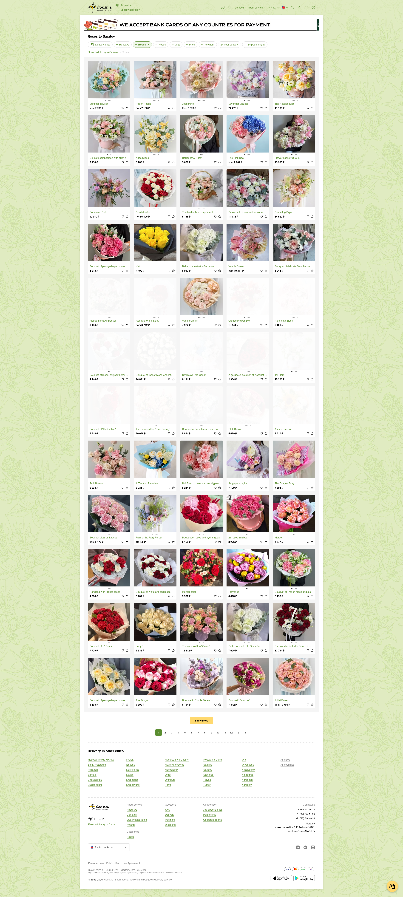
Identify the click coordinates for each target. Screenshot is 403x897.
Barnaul (92, 774)
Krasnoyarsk (133, 785)
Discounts (170, 824)
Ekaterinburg (95, 785)
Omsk (168, 774)
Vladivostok (248, 769)
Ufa (244, 759)
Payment (170, 819)
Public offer (112, 863)
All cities (285, 759)
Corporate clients (212, 819)
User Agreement (131, 863)
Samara (207, 764)
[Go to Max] (313, 847)
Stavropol (208, 774)
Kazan (129, 774)
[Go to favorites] (299, 7)
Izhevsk (130, 764)
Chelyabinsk (95, 779)
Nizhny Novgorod (174, 764)
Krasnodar (132, 779)
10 (218, 732)
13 (237, 732)
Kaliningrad (132, 769)
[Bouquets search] (292, 7)
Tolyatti (207, 779)
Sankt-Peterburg (97, 764)
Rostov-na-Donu (212, 759)
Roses (130, 836)
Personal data (96, 863)
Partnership (209, 814)
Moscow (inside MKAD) (101, 759)
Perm (168, 785)
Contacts (132, 814)
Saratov (207, 769)
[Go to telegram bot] (305, 847)
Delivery (169, 814)
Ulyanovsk (248, 764)
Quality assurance (137, 819)
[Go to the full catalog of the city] (100, 7)
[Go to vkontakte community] (298, 847)
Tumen (207, 785)
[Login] (313, 7)
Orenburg (170, 779)
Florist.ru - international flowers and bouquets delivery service (137, 879)
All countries (287, 764)
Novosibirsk (171, 769)
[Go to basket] (306, 7)
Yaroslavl (247, 785)
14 (244, 732)
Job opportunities (212, 809)
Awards (131, 824)
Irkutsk (129, 759)
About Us (132, 809)
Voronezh (247, 779)
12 (231, 732)
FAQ (167, 809)
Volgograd (247, 774)
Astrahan (93, 769)
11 (224, 732)
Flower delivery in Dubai (101, 824)
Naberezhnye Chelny (177, 759)
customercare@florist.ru (301, 831)
